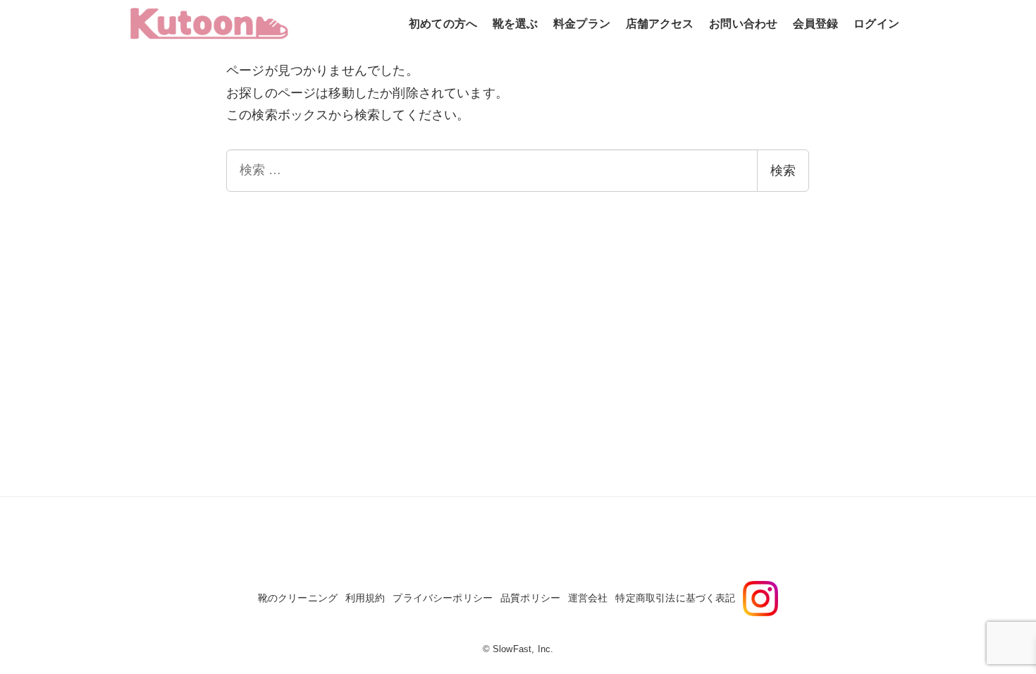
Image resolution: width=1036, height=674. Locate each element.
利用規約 (365, 597)
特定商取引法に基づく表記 (675, 597)
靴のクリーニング (298, 597)
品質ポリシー (530, 597)
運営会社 (588, 597)
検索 (783, 171)
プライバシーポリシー (443, 597)
